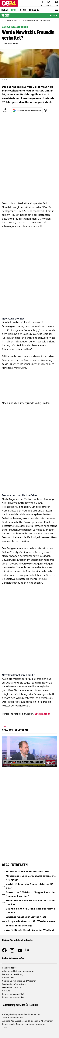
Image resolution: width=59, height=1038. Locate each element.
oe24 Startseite (9, 968)
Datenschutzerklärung (12, 974)
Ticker (4, 9)
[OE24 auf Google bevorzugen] (45, 110)
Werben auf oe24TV (11, 987)
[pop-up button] (48, 763)
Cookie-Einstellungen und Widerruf (19, 981)
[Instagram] (12, 950)
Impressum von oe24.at (13, 994)
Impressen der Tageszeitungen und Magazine (23, 1024)
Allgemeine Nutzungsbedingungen (18, 971)
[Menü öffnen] (56, 9)
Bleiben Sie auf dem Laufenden (17, 940)
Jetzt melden (42, 714)
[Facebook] (4, 950)
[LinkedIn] (27, 950)
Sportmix (17, 20)
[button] (30, 752)
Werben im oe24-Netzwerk (15, 984)
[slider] (16, 763)
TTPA (4, 1027)
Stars (23, 9)
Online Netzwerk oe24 (13, 958)
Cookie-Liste (8, 978)
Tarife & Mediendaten (12, 1018)
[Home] (3, 20)
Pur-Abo (6, 991)
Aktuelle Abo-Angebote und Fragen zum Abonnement (27, 1021)
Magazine (34, 9)
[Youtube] (20, 950)
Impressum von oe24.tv (13, 997)
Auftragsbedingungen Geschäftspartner (21, 1014)
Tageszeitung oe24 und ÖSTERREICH (20, 1004)
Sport (14, 9)
